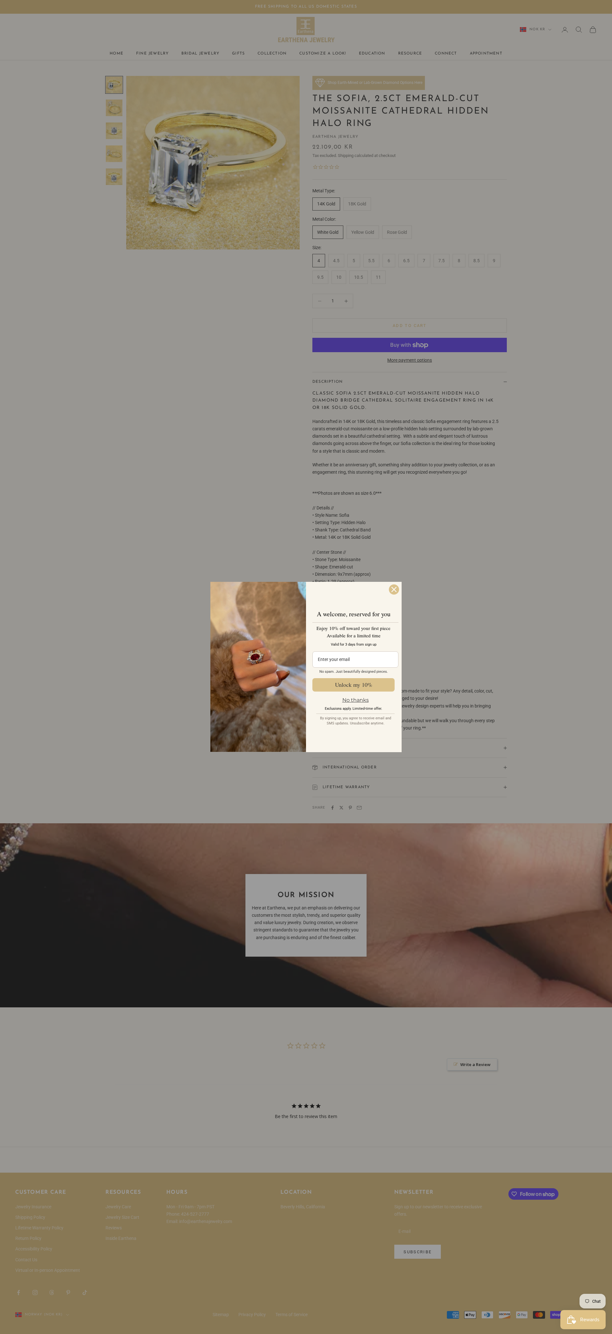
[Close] (394, 589)
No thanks (355, 700)
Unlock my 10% (353, 684)
